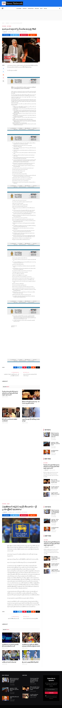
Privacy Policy (54, 697)
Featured (4, 26)
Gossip (45, 8)
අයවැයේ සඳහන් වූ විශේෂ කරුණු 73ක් (30, 618)
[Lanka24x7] (12, 3)
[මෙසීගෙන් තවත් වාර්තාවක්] (11, 655)
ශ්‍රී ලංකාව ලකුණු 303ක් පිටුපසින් (30, 662)
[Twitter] (3, 71)
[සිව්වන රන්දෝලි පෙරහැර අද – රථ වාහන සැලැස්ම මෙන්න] (31, 395)
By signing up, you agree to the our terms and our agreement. (51, 697)
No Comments (19, 31)
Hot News (9, 26)
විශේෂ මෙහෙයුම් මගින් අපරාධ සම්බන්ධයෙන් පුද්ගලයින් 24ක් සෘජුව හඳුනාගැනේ (10, 393)
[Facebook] (3, 68)
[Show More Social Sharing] (38, 35)
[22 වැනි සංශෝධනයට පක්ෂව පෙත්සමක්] (11, 412)
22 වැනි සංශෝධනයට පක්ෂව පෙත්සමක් (9, 420)
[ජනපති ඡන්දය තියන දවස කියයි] (46, 452)
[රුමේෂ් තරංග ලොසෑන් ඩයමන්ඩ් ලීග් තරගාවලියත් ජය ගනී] (11, 638)
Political (25, 8)
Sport (41, 8)
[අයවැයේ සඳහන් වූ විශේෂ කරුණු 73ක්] (21, 50)
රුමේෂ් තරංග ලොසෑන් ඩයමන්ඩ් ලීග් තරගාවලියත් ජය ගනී (10, 645)
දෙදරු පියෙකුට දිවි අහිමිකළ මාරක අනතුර (31, 420)
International (31, 8)
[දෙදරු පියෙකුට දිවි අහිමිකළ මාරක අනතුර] (31, 412)
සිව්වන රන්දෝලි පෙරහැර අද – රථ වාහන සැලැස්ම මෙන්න (30, 402)
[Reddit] (3, 75)
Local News (18, 8)
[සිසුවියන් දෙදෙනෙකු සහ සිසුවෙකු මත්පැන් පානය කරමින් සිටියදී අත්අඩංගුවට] (46, 434)
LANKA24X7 (5, 31)
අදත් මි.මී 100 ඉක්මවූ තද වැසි (13, 618)
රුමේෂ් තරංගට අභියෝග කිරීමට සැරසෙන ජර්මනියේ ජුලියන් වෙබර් (31, 645)
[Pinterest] (3, 78)
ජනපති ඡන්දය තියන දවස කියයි (54, 451)
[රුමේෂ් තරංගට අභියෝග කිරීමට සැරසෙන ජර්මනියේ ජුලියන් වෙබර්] (31, 638)
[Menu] (2, 8)
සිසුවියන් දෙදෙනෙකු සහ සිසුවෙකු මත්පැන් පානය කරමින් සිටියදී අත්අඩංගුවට (55, 435)
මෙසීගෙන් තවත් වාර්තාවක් (9, 662)
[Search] (59, 8)
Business (37, 8)
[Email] (3, 81)
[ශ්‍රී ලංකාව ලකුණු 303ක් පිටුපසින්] (31, 655)
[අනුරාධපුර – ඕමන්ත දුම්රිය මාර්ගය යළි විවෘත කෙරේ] (46, 444)
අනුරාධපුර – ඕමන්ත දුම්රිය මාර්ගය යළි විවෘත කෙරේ (55, 443)
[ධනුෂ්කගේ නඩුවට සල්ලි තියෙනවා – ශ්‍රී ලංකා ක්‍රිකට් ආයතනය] (21, 530)
